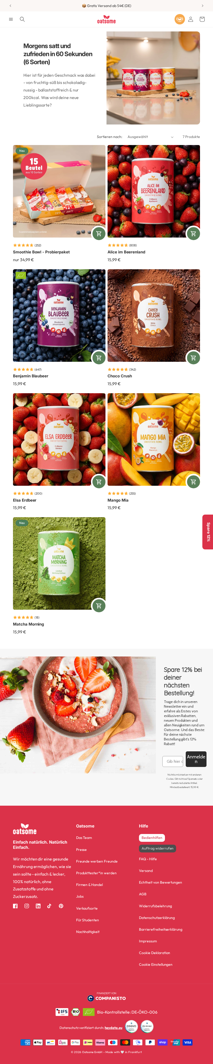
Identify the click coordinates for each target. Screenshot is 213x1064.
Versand (146, 870)
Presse (81, 849)
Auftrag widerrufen (158, 848)
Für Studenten (87, 920)
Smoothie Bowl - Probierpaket (41, 251)
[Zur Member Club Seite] (180, 19)
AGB (143, 894)
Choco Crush (120, 375)
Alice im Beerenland (126, 251)
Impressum (148, 941)
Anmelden (196, 759)
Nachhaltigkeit (87, 931)
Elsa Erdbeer (24, 500)
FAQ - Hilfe (148, 859)
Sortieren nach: (109, 136)
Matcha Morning (28, 624)
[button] (11, 19)
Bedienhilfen (152, 837)
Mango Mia (118, 500)
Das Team (84, 837)
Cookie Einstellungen (155, 964)
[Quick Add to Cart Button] (98, 233)
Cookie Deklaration (154, 952)
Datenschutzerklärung (157, 917)
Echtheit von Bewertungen (160, 882)
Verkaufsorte (87, 908)
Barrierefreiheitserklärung (160, 929)
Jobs (80, 896)
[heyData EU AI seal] (147, 1027)
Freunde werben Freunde (97, 861)
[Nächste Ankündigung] (202, 5)
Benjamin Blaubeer (30, 375)
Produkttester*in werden (96, 873)
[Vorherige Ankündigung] (10, 5)
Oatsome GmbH (92, 1052)
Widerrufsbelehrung (155, 906)
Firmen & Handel (89, 884)
